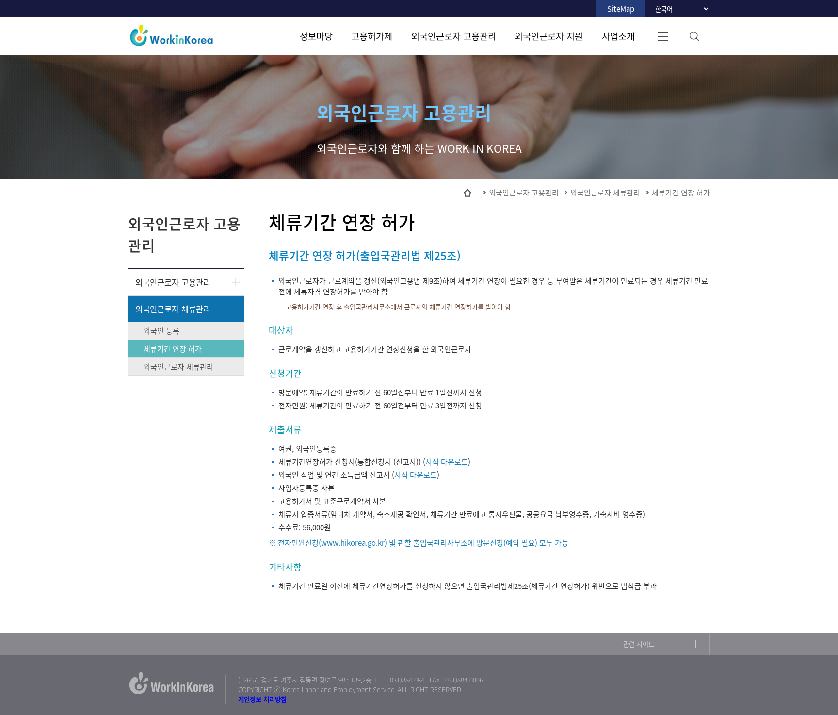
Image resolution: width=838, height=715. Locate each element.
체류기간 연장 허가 (173, 348)
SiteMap (620, 8)
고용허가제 (371, 36)
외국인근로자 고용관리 (453, 36)
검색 (694, 36)
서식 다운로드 (446, 461)
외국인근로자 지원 (549, 36)
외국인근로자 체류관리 (172, 309)
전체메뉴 (662, 36)
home (467, 192)
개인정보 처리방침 (262, 699)
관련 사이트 (638, 644)
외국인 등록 (161, 330)
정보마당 (316, 36)
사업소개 (618, 36)
